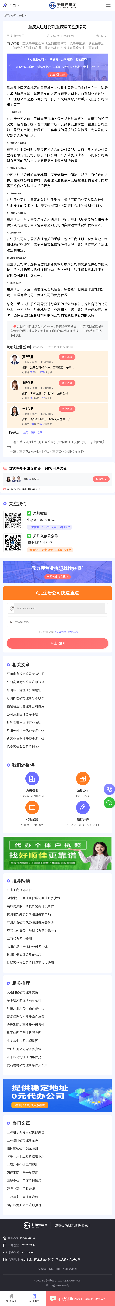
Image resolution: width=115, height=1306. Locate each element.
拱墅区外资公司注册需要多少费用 (30, 963)
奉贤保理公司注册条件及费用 (27, 1016)
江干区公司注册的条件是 (24, 1057)
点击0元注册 (57, 74)
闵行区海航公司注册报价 (24, 1205)
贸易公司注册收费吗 (21, 1189)
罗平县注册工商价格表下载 (25, 1156)
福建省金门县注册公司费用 (25, 706)
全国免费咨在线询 (57, 576)
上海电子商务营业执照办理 (25, 1132)
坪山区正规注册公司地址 (24, 690)
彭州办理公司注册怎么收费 (25, 698)
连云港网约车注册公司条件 (25, 1024)
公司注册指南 (19, 15)
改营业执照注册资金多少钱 (25, 738)
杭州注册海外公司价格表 (24, 954)
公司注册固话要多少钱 (22, 714)
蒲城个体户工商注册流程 (24, 1181)
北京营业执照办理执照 (22, 1041)
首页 (6, 15)
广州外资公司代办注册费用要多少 (30, 922)
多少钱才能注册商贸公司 (24, 1000)
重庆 (33, 432)
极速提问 (101, 479)
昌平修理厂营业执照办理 (24, 1033)
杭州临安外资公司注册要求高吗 (29, 914)
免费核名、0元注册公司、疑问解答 (49, 527)
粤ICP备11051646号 (57, 1285)
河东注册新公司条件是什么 (25, 1008)
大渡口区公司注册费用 (22, 992)
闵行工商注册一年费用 (22, 1172)
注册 (25, 432)
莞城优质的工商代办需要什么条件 (30, 906)
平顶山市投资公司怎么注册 (25, 674)
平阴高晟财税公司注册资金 (25, 682)
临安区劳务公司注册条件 (24, 747)
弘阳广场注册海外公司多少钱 (27, 946)
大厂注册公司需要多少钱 (24, 1049)
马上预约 (57, 643)
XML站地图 (70, 1268)
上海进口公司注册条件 (22, 1140)
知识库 (42, 1268)
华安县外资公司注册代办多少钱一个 (32, 930)
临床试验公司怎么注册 (22, 1148)
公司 (40, 432)
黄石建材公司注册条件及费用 (27, 1065)
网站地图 (54, 1268)
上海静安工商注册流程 (22, 1197)
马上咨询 (67, 357)
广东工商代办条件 (19, 890)
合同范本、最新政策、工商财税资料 (50, 549)
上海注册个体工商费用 (22, 1164)
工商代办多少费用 (19, 938)
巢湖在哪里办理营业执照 (24, 722)
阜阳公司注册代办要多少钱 (25, 730)
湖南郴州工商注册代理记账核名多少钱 (33, 898)
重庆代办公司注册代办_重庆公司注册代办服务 (51, 451)
